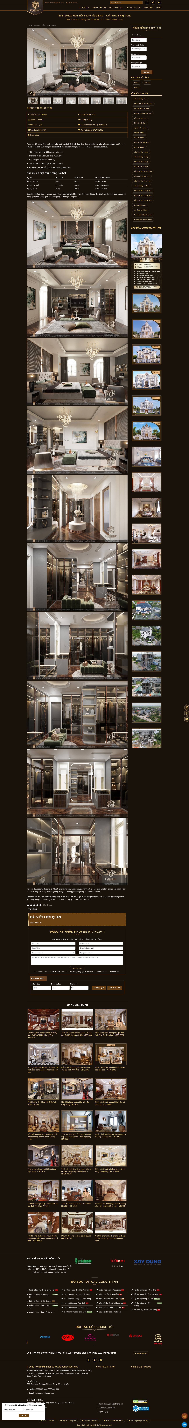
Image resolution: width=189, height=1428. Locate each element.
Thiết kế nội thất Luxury (114, 20)
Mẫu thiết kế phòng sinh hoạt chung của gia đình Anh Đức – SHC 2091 (75, 1068)
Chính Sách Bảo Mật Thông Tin (110, 1404)
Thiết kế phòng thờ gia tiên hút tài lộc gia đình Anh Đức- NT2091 (43, 1205)
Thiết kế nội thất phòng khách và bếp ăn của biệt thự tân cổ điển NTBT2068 (76, 1034)
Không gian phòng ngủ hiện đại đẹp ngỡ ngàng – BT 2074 (42, 1170)
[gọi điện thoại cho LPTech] (184, 1416)
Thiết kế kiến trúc (99, 7)
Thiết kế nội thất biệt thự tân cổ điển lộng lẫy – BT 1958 (76, 1205)
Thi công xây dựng (133, 7)
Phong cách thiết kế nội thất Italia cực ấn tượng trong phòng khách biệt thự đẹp (43, 1069)
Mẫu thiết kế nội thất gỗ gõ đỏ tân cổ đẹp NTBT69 (76, 1237)
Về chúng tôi (84, 7)
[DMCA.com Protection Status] (140, 1401)
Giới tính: (73, 984)
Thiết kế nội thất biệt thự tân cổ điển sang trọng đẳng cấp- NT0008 (109, 1170)
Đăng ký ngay (77, 968)
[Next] (123, 62)
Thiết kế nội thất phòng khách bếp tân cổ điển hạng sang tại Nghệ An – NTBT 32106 (76, 1171)
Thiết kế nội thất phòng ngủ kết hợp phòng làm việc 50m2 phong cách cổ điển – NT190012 (43, 1238)
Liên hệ (158, 7)
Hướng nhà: (56, 984)
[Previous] (31, 62)
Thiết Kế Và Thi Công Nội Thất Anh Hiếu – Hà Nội (42, 1103)
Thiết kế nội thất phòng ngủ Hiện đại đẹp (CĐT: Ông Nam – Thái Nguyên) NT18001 (76, 1136)
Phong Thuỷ (148, 7)
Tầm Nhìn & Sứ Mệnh (106, 1408)
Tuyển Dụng (103, 1412)
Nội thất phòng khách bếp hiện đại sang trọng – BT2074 (75, 1103)
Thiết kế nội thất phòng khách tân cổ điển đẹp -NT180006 (110, 1103)
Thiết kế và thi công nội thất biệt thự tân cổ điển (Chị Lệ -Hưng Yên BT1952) (42, 1035)
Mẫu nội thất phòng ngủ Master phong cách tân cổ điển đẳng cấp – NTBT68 (110, 1205)
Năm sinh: (36, 984)
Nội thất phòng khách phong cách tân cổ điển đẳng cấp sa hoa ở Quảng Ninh (43, 1136)
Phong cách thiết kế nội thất (91, 20)
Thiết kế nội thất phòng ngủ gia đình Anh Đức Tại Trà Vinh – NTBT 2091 (109, 1034)
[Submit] (141, 2)
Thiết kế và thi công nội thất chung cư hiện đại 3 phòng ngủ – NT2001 (110, 1135)
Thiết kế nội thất (116, 7)
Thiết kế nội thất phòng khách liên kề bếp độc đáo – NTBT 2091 (110, 1068)
